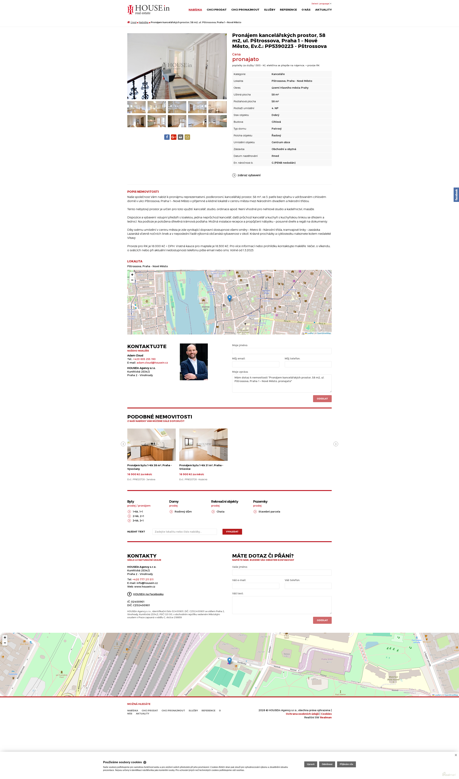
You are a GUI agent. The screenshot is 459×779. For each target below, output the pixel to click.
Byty (130, 502)
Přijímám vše (346, 764)
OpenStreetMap (324, 333)
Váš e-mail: (239, 580)
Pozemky (260, 502)
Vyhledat (232, 531)
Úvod (133, 22)
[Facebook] (456, 195)
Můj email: (238, 358)
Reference (288, 9)
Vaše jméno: (240, 566)
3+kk (135, 520)
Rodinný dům (183, 511)
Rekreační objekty (224, 502)
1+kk (135, 511)
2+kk (136, 516)
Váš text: (237, 593)
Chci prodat (217, 9)
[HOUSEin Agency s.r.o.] (148, 9)
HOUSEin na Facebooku (148, 594)
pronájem (144, 505)
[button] (229, 298)
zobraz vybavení (249, 175)
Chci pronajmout (245, 9)
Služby (269, 9)
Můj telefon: (292, 358)
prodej (131, 505)
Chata (220, 511)
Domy (173, 502)
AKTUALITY (323, 9)
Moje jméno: (240, 345)
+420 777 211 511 (143, 579)
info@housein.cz (147, 582)
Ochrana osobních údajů (302, 713)
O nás (306, 9)
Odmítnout (327, 764)
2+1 (142, 516)
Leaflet (310, 333)
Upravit (310, 764)
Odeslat (322, 398)
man (326, 717)
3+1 (142, 520)
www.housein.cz (144, 586)
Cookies (326, 713)
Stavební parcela (269, 511)
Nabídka (195, 9)
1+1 (141, 511)
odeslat (322, 620)
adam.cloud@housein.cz (152, 362)
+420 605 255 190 (144, 359)
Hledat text (136, 531)
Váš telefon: (292, 580)
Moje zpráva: (240, 371)
